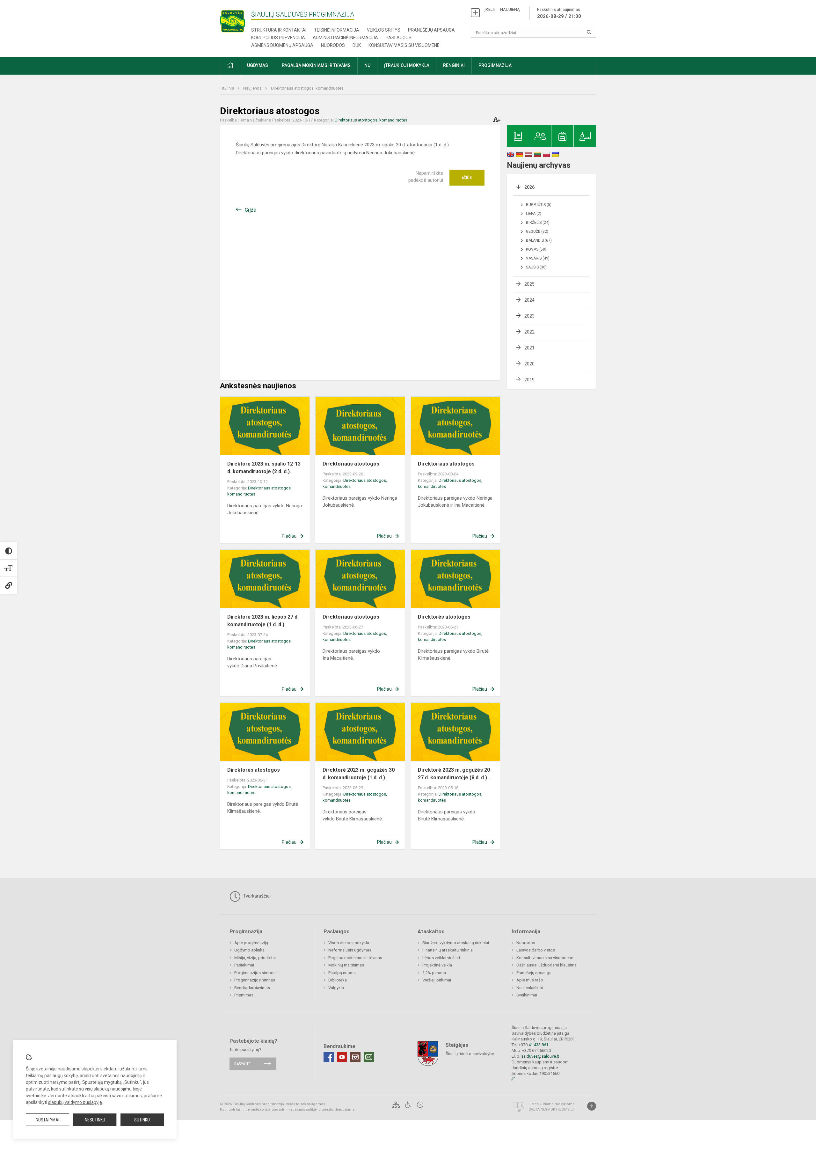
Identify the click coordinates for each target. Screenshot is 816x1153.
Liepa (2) (533, 213)
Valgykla (336, 987)
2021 (529, 347)
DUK (357, 45)
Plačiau (289, 536)
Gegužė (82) (537, 231)
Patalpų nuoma (342, 972)
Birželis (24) (538, 222)
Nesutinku (95, 1119)
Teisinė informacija (336, 30)
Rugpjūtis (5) (538, 204)
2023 (529, 316)
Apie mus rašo (529, 980)
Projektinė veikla (437, 965)
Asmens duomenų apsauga (282, 45)
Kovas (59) (536, 249)
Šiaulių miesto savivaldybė (470, 1053)
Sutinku (142, 1119)
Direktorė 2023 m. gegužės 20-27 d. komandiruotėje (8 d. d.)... (455, 774)
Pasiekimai (244, 965)
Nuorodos (333, 45)
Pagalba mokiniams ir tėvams (355, 957)
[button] (230, 66)
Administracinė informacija (345, 37)
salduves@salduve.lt (540, 1056)
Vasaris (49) (538, 258)
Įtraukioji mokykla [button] (406, 65)
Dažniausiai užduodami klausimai (547, 965)
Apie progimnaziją (251, 942)
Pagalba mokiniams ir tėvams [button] (316, 65)
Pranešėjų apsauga (431, 30)
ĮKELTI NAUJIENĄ (502, 9)
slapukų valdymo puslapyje (75, 1102)
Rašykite (242, 1063)
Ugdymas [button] (257, 65)
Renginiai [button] (454, 65)
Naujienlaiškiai (529, 987)
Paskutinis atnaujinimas (559, 13)
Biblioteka (337, 980)
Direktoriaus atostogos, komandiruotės (307, 88)
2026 (529, 187)
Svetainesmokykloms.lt (551, 1109)
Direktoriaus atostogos (351, 464)
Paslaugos (399, 37)
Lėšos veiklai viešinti (441, 957)
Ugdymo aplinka (249, 950)
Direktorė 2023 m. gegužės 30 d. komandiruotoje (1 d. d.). (359, 774)
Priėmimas (243, 995)
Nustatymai (47, 1119)
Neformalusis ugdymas (349, 950)
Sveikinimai (526, 995)
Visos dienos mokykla (348, 942)
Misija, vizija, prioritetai (255, 957)
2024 (529, 300)
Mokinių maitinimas (346, 965)
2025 (529, 284)
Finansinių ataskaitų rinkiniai (448, 950)
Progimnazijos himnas (254, 980)
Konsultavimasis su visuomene (404, 45)
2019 (529, 379)
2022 (529, 331)
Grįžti (250, 210)
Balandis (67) (539, 240)
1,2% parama (434, 972)
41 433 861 (538, 1044)
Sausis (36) (536, 267)
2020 (529, 363)
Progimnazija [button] (495, 65)
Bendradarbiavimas (252, 987)
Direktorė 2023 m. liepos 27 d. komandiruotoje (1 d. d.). (263, 621)
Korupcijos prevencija (278, 37)
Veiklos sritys (383, 30)
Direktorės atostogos (444, 617)
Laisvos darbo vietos (535, 950)
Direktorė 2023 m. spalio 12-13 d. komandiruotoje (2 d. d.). (264, 467)
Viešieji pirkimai (436, 980)
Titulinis (227, 88)
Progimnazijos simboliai (256, 972)
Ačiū (467, 177)
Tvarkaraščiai (256, 896)
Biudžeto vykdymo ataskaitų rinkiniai (455, 942)
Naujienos (253, 88)
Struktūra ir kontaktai (278, 30)
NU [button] (367, 65)
